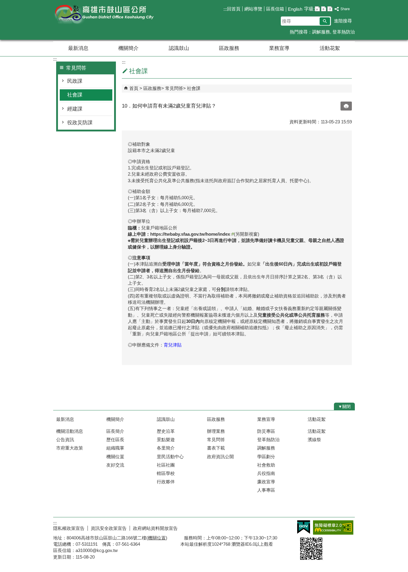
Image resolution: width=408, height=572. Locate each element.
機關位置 (115, 456)
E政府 (303, 527)
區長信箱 (275, 8)
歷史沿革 (166, 431)
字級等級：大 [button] (329, 8)
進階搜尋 (343, 20)
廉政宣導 (266, 481)
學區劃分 (266, 456)
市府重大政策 (69, 447)
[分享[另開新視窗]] (342, 9)
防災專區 (266, 431)
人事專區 (266, 490)
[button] (325, 21)
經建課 (74, 109)
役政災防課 (80, 122)
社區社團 (166, 464)
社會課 (74, 95)
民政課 (74, 81)
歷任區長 (115, 439)
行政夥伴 (166, 481)
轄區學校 (166, 473)
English (295, 9)
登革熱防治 (343, 31)
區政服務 (229, 48)
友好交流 (115, 464)
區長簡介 (115, 431)
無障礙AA (333, 527)
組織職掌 (115, 447)
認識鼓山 (179, 48)
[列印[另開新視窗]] (346, 106)
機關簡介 (128, 48)
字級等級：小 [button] (317, 8)
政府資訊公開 (220, 456)
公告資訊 (65, 439)
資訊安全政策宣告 (109, 528)
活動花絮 (330, 48)
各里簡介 (166, 447)
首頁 (133, 88)
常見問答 (174, 88)
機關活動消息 (69, 431)
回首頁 (233, 8)
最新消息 (78, 48)
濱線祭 (314, 439)
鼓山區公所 (103, 14)
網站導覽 (253, 8)
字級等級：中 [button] (323, 9)
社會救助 (266, 464)
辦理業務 (216, 431)
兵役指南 (266, 473)
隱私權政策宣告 (69, 528)
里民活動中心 (170, 456)
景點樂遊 (166, 439)
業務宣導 (279, 48)
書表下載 (216, 447)
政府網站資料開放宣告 (155, 528)
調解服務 (321, 31)
